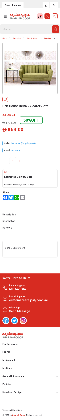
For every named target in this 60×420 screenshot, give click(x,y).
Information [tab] (8, 221)
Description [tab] (9, 214)
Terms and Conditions (12, 410)
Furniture (47, 38)
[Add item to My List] (5, 99)
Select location (13, 5)
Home (4, 38)
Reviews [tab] (7, 227)
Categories (17, 38)
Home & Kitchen (32, 38)
